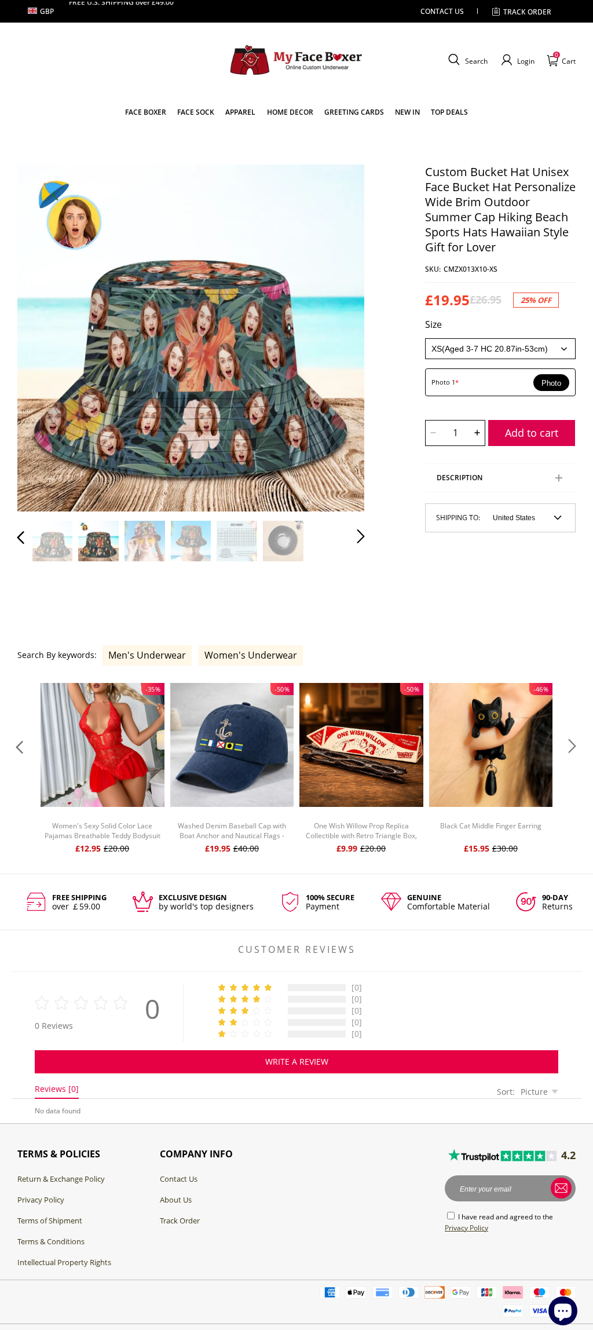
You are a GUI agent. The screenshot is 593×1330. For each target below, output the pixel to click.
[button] (466, 60)
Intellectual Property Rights (64, 1262)
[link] (145, 112)
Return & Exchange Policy (61, 1179)
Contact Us (178, 1179)
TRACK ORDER (527, 12)
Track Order (180, 1220)
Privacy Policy (40, 1199)
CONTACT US (442, 11)
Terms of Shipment (49, 1220)
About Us (176, 1199)
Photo (551, 383)
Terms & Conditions (51, 1241)
